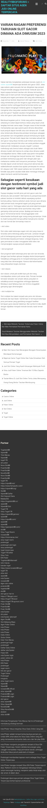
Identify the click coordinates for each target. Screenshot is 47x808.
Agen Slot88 (5, 619)
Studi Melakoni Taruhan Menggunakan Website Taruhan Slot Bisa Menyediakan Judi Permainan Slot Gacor (23, 332)
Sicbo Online (5, 637)
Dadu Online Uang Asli (34, 729)
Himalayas (17, 802)
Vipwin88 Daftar (7, 494)
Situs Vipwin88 (6, 704)
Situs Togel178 (6, 512)
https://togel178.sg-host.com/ (12, 601)
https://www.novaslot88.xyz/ (11, 568)
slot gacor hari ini (7, 594)
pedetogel (5, 542)
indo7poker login (7, 655)
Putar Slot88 (5, 604)
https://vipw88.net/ (8, 483)
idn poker (4, 463)
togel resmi (5, 668)
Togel (6, 413)
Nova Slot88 (5, 465)
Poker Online (8, 405)
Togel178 (4, 509)
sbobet (3, 712)
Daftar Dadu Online (8, 648)
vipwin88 (4, 504)
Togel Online (8, 417)
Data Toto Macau (7, 640)
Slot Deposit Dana (8, 496)
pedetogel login (7, 643)
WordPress (23, 805)
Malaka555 (5, 499)
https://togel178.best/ (9, 599)
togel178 (4, 460)
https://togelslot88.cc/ (9, 501)
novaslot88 (5, 535)
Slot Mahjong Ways (8, 622)
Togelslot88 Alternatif (9, 560)
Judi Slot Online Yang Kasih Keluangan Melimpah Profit (24, 366)
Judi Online (8, 401)
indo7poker (5, 578)
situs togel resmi (7, 540)
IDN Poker (4, 558)
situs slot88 (5, 714)
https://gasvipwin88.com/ (10, 527)
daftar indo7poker (7, 650)
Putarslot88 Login (7, 694)
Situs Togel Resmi (8, 532)
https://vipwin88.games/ (10, 514)
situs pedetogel (7, 548)
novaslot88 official (7, 689)
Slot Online (38, 41)
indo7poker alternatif (9, 617)
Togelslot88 (5, 450)
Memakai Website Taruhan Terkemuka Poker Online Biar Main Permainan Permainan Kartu (22, 325)
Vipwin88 (4, 453)
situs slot (4, 573)
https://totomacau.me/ (9, 537)
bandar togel (5, 566)
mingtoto (4, 679)
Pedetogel (5, 676)
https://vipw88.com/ (8, 519)
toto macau (5, 563)
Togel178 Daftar (7, 553)
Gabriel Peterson (25, 41)
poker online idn (7, 658)
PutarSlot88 (5, 468)
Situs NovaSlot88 (7, 709)
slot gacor (5, 699)
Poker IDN (4, 653)
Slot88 (3, 491)
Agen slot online (7, 583)
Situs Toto (5, 555)
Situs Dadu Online (28, 737)
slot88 (3, 530)
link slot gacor (6, 671)
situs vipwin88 (6, 691)
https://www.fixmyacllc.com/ (12, 486)
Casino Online (9, 396)
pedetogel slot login (8, 545)
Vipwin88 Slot (6, 506)
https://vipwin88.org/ (8, 488)
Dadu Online (5, 635)
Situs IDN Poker (28, 765)
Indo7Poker (5, 627)
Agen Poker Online (8, 625)
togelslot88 (5, 589)
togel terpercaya (7, 550)
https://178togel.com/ (9, 596)
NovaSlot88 (5, 473)
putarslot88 (5, 586)
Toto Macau (5, 455)
